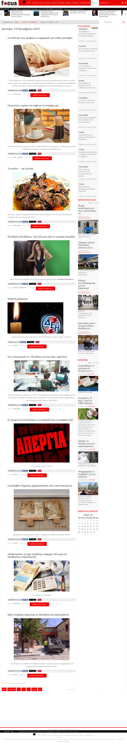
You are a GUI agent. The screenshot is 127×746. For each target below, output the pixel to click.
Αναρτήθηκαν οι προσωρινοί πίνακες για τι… (86, 368)
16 (91, 526)
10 (94, 524)
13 (82, 526)
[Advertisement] (56, 710)
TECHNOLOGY (93, 739)
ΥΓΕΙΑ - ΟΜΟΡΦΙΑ (18, 157)
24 (94, 529)
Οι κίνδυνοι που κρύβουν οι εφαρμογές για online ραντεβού (40, 38)
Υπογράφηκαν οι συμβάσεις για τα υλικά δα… (86, 474)
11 (97, 524)
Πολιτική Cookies (74, 729)
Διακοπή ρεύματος (18, 298)
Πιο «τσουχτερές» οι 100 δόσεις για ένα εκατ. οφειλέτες (37, 356)
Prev (94, 203)
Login (122, 3)
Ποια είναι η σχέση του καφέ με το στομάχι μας (33, 105)
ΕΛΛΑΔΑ (41, 3)
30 (91, 532)
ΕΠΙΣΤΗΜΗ (86, 739)
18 (97, 526)
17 (94, 526)
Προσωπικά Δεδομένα (63, 729)
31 (94, 532)
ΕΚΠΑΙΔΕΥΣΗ (80, 739)
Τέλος (40, 689)
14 (85, 526)
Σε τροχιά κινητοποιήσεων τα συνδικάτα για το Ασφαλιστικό (40, 420)
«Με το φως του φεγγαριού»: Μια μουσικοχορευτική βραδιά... (85, 172)
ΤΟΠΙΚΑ (28, 3)
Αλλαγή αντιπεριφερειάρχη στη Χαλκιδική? (86, 284)
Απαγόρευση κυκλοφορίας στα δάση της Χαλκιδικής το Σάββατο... (88, 154)
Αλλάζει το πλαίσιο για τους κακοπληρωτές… (86, 444)
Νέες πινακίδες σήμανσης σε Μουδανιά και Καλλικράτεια (38, 614)
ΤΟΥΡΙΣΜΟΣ (35, 3)
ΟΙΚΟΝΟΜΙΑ (60, 3)
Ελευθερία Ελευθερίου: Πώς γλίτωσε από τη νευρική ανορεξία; (41, 236)
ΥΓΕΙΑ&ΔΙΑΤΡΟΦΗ (85, 3)
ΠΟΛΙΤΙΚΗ (53, 3)
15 (88, 526)
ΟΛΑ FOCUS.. (59, 737)
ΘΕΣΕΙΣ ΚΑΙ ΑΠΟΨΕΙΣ (63, 739)
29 (88, 532)
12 (79, 526)
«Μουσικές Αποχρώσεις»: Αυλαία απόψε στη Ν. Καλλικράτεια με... (88, 120)
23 (91, 529)
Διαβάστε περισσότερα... (40, 95)
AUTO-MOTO (23, 739)
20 (82, 529)
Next (97, 203)
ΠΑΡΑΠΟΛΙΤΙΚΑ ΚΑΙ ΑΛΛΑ (84, 218)
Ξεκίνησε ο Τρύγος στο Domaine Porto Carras (19, 12)
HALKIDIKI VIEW (101, 739)
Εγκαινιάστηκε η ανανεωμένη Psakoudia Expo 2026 (87, 189)
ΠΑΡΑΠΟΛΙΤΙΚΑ (16, 739)
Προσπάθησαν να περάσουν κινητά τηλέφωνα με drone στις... (88, 85)
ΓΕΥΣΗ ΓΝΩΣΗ (17, 225)
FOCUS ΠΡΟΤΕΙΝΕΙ (6, 739)
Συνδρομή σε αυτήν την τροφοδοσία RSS (15, 683)
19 (79, 529)
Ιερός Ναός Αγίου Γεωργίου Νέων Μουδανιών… (86, 326)
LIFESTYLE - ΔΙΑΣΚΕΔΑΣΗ (20, 287)
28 (85, 532)
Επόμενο (34, 689)
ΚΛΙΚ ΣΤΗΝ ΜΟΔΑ (32, 739)
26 (79, 532)
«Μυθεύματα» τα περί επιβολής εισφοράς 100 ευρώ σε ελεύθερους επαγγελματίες (37, 555)
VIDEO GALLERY (110, 739)
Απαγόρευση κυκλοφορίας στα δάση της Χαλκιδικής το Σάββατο (109, 13)
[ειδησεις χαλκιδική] (24, 3)
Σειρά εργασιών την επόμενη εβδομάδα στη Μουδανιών (78, 13)
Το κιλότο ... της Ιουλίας (20, 168)
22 (88, 529)
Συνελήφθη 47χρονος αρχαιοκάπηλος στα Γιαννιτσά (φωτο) (40, 485)
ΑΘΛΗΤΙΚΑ (68, 3)
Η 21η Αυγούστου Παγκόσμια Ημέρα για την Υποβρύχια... (88, 68)
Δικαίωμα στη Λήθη (52, 729)
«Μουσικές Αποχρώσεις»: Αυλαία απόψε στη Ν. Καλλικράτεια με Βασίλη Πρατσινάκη (50, 13)
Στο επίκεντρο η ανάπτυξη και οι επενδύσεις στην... (88, 50)
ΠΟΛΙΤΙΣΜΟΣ (75, 3)
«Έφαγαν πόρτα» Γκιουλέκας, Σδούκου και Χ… (86, 245)
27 (82, 532)
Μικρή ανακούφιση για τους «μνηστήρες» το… (87, 209)
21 (85, 529)
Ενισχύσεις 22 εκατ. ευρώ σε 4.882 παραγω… (86, 400)
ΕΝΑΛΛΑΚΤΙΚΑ (17, 94)
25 (97, 529)
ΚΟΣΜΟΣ (47, 3)
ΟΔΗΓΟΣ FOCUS (104, 3)
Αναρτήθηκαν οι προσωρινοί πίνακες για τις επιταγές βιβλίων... (87, 34)
